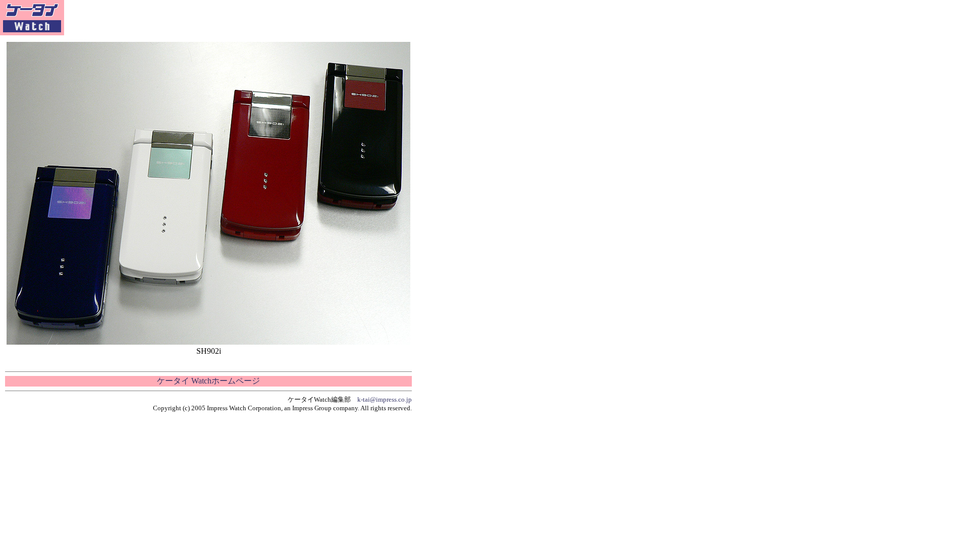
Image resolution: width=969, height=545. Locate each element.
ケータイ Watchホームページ (208, 380)
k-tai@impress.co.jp (384, 399)
